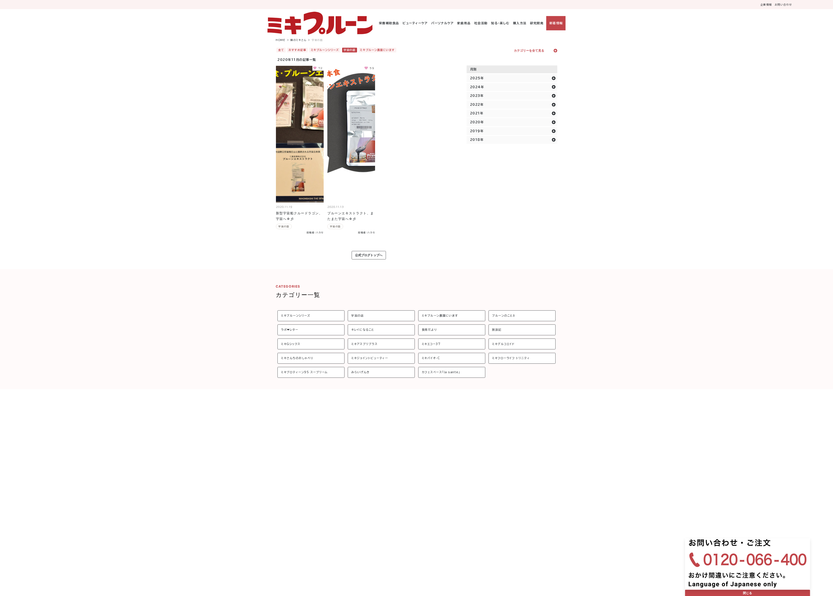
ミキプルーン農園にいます (377, 50)
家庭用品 (464, 23)
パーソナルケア (442, 23)
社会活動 (480, 23)
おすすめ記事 (297, 50)
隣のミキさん (298, 40)
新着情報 (556, 23)
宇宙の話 (349, 50)
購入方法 (519, 23)
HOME (280, 40)
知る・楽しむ (500, 23)
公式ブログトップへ (368, 255)
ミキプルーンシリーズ (325, 50)
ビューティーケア (415, 23)
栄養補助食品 (389, 23)
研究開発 (536, 23)
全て (281, 50)
